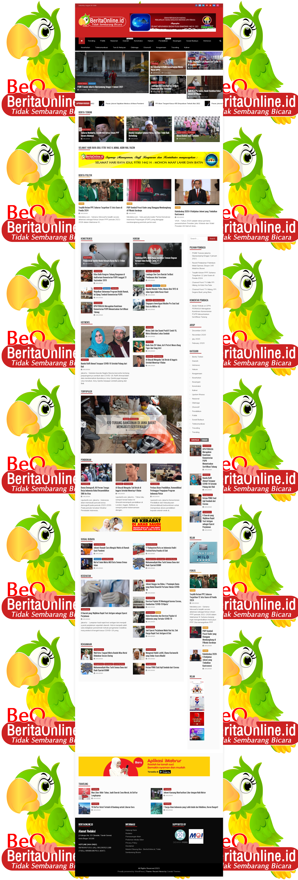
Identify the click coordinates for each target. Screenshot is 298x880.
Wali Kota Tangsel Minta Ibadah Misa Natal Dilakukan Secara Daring (110, 654)
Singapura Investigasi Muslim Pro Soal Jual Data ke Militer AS (162, 305)
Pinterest (207, 5)
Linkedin (203, 5)
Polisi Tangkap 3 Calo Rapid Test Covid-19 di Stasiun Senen (204, 63)
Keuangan (177, 41)
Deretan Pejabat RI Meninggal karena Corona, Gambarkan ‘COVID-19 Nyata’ (163, 603)
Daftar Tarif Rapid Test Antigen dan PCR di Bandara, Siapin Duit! (102, 86)
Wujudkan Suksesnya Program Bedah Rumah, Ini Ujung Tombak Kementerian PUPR (111, 293)
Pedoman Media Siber (134, 839)
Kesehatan (85, 47)
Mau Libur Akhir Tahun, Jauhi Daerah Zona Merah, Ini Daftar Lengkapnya (114, 794)
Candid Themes (173, 871)
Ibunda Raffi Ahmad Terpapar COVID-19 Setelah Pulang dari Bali (104, 365)
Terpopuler (195, 440)
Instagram (217, 5)
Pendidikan (164, 40)
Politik (102, 41)
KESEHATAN (86, 576)
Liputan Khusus (198, 394)
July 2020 (196, 339)
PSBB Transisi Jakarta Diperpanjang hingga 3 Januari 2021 (115, 134)
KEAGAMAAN (86, 644)
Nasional (114, 41)
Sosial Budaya (192, 41)
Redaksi (128, 833)
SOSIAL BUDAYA (88, 539)
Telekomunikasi (101, 47)
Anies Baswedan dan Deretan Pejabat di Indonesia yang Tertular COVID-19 (161, 617)
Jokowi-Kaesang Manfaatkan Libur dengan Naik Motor (185, 792)
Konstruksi (138, 41)
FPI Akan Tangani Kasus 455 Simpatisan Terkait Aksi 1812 (154, 103)
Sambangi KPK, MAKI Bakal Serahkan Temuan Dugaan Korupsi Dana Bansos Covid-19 (156, 259)
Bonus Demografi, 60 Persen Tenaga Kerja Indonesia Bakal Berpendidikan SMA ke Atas (95, 490)
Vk (214, 5)
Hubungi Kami (131, 830)
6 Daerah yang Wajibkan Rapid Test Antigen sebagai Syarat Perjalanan (104, 614)
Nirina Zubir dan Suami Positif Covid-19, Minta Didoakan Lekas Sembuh (161, 332)
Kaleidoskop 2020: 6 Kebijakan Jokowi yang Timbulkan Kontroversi (196, 213)
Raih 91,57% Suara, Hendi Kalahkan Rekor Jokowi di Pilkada (204, 92)
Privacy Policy (131, 843)
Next (217, 129)
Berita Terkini (103, 129)
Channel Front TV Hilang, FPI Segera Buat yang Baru (213, 135)
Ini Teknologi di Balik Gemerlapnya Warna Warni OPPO (167, 68)
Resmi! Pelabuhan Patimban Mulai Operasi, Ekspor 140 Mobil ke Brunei (165, 134)
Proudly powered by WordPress (131, 871)
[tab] (195, 440)
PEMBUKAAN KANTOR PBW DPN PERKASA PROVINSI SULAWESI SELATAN (131, 424)
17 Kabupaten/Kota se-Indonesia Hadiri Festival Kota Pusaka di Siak (161, 549)
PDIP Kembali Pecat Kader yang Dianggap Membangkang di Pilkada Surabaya (149, 209)
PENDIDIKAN (86, 459)
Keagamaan (161, 47)
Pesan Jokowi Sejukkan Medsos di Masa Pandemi (102, 103)
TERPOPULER (86, 391)
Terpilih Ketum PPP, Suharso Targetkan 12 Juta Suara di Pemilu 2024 (100, 209)
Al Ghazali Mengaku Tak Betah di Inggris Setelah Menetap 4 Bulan (161, 361)
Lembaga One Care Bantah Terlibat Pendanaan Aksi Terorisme (164, 87)
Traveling (175, 47)
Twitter (199, 5)
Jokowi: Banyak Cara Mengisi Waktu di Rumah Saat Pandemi (111, 549)
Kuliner (187, 47)
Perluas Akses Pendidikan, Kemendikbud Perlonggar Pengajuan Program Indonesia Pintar (165, 490)
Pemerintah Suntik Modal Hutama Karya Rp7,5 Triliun (104, 260)
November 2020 (199, 335)
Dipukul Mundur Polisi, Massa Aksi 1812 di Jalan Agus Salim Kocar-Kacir (162, 290)
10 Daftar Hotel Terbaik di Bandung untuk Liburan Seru (112, 807)
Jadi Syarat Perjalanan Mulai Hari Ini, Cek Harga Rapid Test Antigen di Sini (162, 632)
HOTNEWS (85, 322)
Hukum (150, 41)
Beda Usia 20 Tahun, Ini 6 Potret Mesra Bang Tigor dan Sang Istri (163, 346)
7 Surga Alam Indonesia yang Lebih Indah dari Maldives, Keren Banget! (191, 807)
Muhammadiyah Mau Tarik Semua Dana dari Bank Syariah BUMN (162, 564)
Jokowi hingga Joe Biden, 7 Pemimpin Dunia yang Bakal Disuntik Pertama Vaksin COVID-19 (163, 586)
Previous (80, 129)
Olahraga (134, 47)
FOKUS (193, 570)
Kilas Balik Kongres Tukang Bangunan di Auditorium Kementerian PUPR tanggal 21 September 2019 (110, 277)
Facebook (196, 5)
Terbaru (204, 440)
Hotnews (207, 41)
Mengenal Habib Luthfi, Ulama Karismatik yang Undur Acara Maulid (162, 654)
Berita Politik (85, 175)
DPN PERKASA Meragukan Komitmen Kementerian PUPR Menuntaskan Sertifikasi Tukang (111, 309)
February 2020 (198, 343)
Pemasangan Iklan (133, 836)
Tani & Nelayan (119, 47)
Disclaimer (129, 846)
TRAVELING (83, 784)
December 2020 (199, 330)
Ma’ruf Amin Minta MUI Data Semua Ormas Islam (110, 564)
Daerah (127, 40)
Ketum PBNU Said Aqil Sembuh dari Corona (162, 667)
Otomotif (147, 47)
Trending (91, 41)
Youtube (210, 5)
